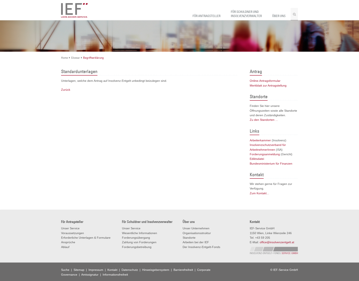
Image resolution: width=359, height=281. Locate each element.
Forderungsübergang (136, 237)
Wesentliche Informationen (139, 233)
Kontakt (112, 269)
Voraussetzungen (72, 233)
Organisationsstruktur (197, 233)
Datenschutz (130, 269)
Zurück (65, 89)
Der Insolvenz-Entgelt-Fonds (201, 247)
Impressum (96, 269)
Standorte (189, 237)
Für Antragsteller (206, 16)
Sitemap (79, 269)
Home (64, 58)
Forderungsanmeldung (265, 154)
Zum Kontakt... (259, 193)
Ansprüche (68, 242)
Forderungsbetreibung (136, 247)
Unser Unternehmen (196, 228)
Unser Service (70, 228)
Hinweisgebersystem (156, 269)
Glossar (75, 58)
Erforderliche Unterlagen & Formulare (86, 237)
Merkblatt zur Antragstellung (268, 85)
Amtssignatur (90, 274)
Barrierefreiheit (183, 269)
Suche (65, 269)
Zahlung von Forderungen (139, 242)
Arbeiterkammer (260, 140)
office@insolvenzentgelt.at (277, 242)
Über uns (278, 16)
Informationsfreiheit (115, 274)
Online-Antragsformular (265, 80)
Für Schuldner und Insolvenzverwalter (246, 14)
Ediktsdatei (257, 158)
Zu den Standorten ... (264, 119)
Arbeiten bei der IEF (196, 242)
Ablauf (65, 247)
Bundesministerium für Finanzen (271, 163)
